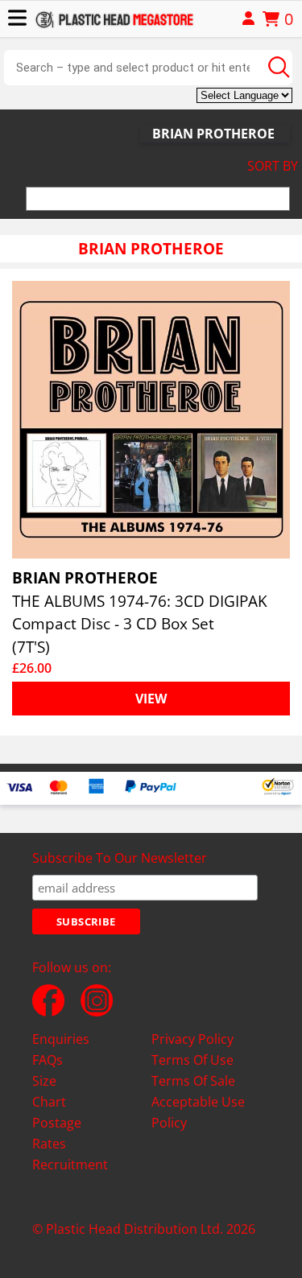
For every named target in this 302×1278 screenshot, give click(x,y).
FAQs (47, 1060)
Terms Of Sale (193, 1081)
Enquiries (60, 1039)
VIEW (151, 698)
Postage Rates (56, 1133)
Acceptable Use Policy (198, 1112)
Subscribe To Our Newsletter (119, 858)
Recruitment (70, 1164)
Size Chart (49, 1091)
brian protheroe (213, 133)
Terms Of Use (192, 1060)
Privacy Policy (192, 1039)
